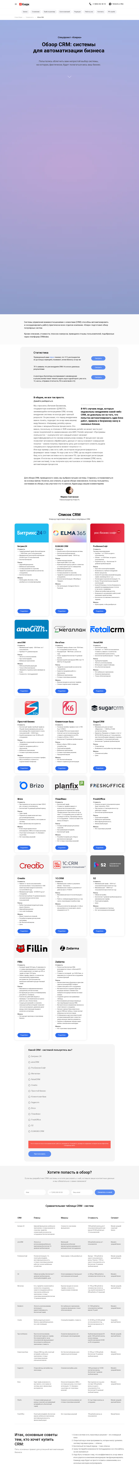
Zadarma (59, 962)
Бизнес (25, 11)
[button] (98, 358)
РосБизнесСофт (100, 546)
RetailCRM (98, 642)
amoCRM (21, 642)
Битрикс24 (22, 546)
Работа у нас (89, 11)
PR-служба (111, 11)
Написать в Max (117, 4)
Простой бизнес (26, 721)
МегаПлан (59, 642)
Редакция (77, 11)
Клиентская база (64, 721)
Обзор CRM (40, 17)
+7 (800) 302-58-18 (99, 4)
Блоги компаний (65, 11)
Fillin (19, 962)
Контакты (101, 11)
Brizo (20, 799)
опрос (52, 357)
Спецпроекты (30, 17)
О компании (35, 11)
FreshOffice (99, 799)
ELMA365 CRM (61, 546)
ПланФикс (60, 799)
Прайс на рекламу (49, 11)
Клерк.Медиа (18, 17)
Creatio (21, 878)
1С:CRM (59, 878)
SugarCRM (98, 721)
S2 (94, 878)
